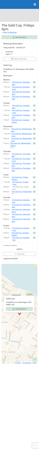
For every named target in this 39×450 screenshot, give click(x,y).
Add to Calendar (20, 59)
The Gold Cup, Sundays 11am (20, 229)
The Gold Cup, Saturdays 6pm (21, 215)
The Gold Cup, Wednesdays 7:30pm (20, 144)
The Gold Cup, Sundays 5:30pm (20, 234)
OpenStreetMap (27, 363)
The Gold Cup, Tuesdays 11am (21, 111)
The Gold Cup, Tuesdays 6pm (21, 116)
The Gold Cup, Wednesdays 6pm (21, 139)
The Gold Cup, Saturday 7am (21, 201)
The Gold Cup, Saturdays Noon (21, 210)
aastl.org (21, 254)
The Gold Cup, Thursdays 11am (21, 160)
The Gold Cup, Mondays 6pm (21, 93)
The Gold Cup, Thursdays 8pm (21, 169)
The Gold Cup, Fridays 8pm (22, 192)
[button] (19, 314)
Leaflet (18, 363)
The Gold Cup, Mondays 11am (21, 88)
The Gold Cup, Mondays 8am (21, 83)
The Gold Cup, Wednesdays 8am (21, 130)
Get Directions (21, 37)
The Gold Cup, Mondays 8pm (21, 97)
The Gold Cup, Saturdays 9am (21, 206)
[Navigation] (35, 4)
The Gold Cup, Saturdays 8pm (21, 220)
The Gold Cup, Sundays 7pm (21, 239)
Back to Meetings (10, 32)
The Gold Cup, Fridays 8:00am (20, 178)
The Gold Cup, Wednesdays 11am (21, 135)
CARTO (35, 363)
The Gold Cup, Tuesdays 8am (21, 106)
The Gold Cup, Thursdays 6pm (21, 164)
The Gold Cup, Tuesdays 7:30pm (20, 121)
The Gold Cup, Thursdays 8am (21, 155)
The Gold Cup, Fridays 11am (20, 183)
